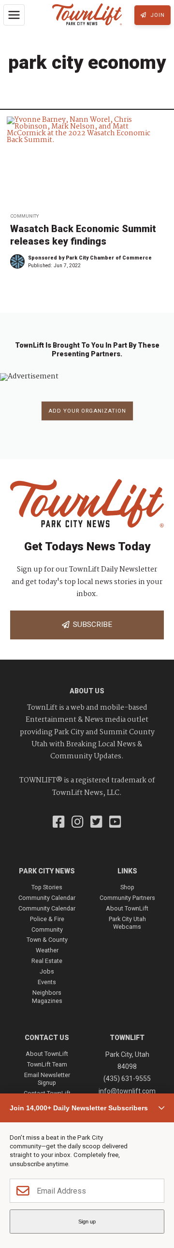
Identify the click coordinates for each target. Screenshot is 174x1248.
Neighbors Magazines (47, 996)
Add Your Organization (87, 411)
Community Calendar (46, 897)
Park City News (47, 871)
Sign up (87, 1221)
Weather (47, 950)
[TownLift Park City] (87, 15)
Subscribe (90, 624)
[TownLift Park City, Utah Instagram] (78, 823)
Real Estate (46, 960)
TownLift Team (47, 1064)
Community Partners (127, 897)
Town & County (47, 939)
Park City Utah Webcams (127, 922)
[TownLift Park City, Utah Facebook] (59, 823)
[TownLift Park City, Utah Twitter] (96, 823)
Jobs (47, 971)
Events (47, 982)
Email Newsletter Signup (47, 1078)
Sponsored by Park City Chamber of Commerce (90, 258)
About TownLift (127, 908)
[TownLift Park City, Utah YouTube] (115, 823)
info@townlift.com (127, 1091)
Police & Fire (47, 919)
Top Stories (46, 887)
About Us (87, 691)
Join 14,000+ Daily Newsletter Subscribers (79, 1108)
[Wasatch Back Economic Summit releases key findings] (87, 162)
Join (156, 15)
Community (24, 216)
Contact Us (47, 1037)
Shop (127, 887)
